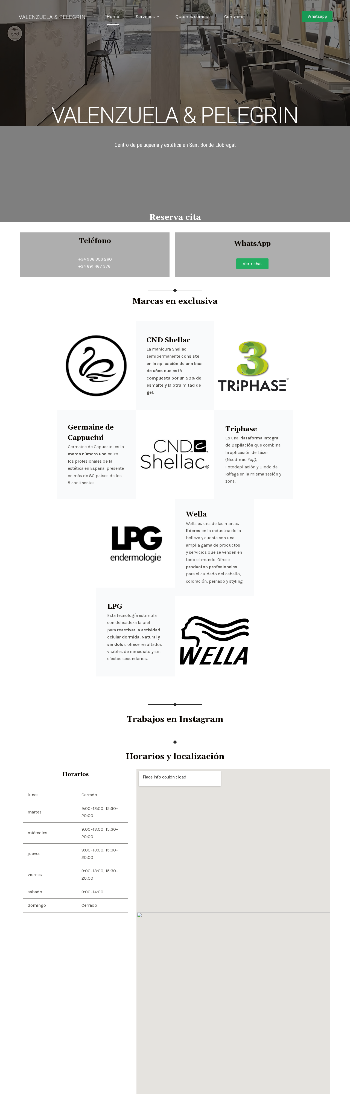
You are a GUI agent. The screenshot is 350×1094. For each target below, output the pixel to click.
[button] (252, 263)
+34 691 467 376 (94, 266)
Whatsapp (317, 16)
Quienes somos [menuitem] (192, 16)
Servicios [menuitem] (145, 16)
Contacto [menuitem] (233, 16)
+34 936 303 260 (95, 259)
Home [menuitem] (113, 16)
